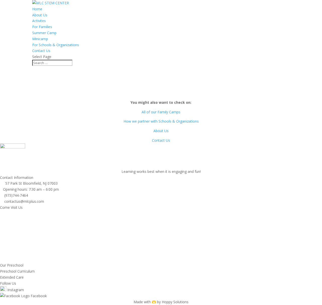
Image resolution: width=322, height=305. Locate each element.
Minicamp (40, 38)
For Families (42, 26)
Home (37, 9)
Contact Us (41, 50)
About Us (39, 15)
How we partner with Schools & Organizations (161, 121)
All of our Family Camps (161, 112)
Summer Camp (44, 32)
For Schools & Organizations (55, 44)
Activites (39, 20)
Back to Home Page (161, 93)
